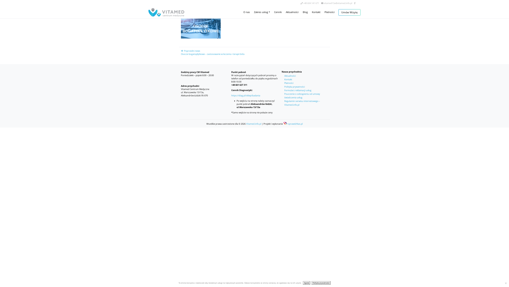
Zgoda (306, 283)
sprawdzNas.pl (295, 123)
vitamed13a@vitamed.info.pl (337, 3)
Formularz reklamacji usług (297, 90)
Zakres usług (261, 12)
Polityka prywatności (294, 86)
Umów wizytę (349, 12)
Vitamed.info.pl (253, 123)
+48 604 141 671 (311, 3)
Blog (305, 12)
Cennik (278, 12)
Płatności (329, 12)
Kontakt (316, 12)
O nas (246, 12)
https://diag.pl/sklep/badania (245, 95)
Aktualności (292, 12)
